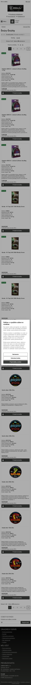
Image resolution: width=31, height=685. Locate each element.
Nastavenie (15, 354)
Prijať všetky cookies (15, 362)
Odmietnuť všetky (15, 358)
